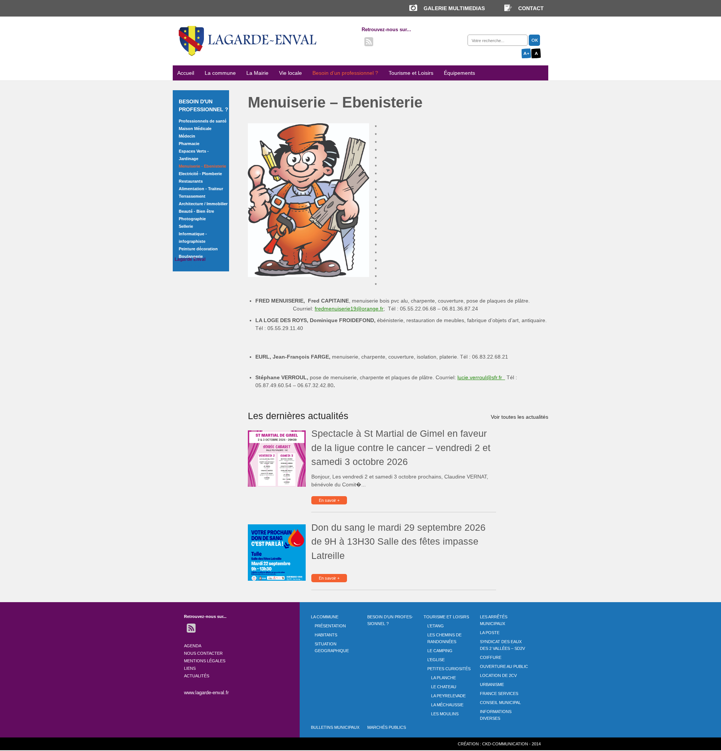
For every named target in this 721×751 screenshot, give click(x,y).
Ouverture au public (504, 666)
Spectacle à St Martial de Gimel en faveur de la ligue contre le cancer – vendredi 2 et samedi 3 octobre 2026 (400, 447)
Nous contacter (203, 653)
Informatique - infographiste (193, 238)
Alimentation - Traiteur (201, 188)
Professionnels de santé (202, 121)
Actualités (196, 676)
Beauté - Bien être (196, 211)
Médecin (187, 136)
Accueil (185, 73)
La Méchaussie (447, 705)
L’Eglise (436, 659)
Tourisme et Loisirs (411, 73)
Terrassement (192, 196)
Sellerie (186, 226)
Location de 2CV (498, 675)
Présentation (330, 626)
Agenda (192, 645)
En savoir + (329, 500)
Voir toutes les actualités (519, 417)
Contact (531, 8)
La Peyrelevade (448, 695)
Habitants (326, 635)
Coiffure (490, 657)
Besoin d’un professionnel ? (345, 73)
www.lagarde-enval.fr (206, 692)
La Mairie (257, 73)
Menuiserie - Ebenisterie (202, 166)
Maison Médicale (195, 128)
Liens (190, 668)
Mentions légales (204, 661)
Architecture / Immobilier (203, 203)
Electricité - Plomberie (200, 173)
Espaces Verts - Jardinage (194, 155)
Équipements (459, 73)
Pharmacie (189, 143)
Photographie (192, 219)
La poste (489, 632)
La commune (220, 73)
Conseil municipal (500, 702)
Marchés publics (386, 727)
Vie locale (290, 73)
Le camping (440, 650)
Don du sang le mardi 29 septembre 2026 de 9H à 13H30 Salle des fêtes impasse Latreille (398, 541)
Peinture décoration (198, 249)
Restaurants (191, 181)
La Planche (443, 677)
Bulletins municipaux (335, 727)
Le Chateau (443, 686)
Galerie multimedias (454, 8)
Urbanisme (492, 684)
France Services (499, 693)
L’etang (435, 626)
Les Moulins (445, 714)
